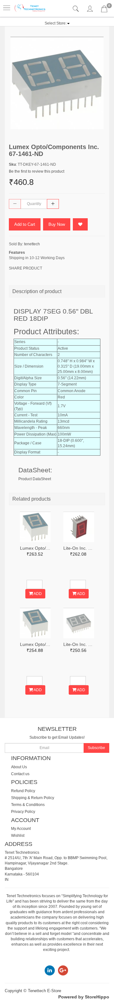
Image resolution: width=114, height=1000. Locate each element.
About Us (19, 767)
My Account (21, 828)
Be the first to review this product (36, 171)
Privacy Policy (23, 811)
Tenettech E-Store (44, 990)
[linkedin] (50, 970)
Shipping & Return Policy (32, 798)
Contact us (20, 774)
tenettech (32, 244)
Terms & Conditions (28, 805)
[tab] (76, 9)
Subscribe (96, 748)
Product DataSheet (34, 479)
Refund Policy (23, 791)
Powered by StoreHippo (83, 996)
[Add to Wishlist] (80, 224)
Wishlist (17, 835)
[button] (57, 23)
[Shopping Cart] (104, 10)
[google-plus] (63, 970)
